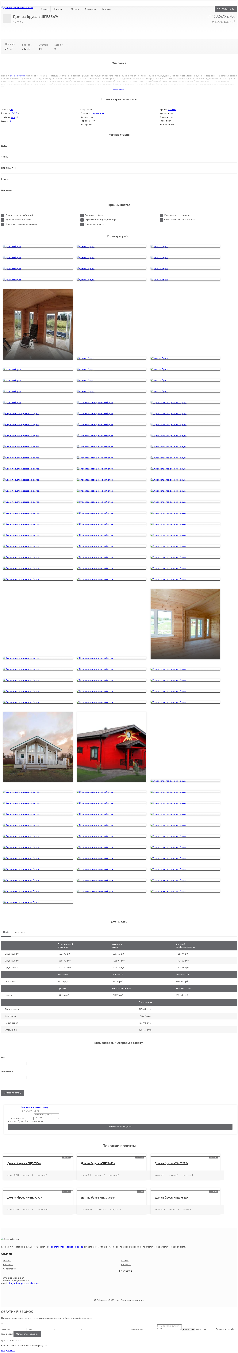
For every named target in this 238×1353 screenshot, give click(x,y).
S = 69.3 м (18, 21)
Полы (4, 145)
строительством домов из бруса (65, 1247)
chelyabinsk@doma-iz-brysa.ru (57, 4)
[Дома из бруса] (17, 7)
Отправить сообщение (120, 1127)
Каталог (58, 9)
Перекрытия (8, 168)
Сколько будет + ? (19, 1121)
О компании (90, 9)
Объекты (75, 9)
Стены (5, 157)
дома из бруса (17, 76)
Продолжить (8, 1350)
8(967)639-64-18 (225, 9)
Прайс (6, 932)
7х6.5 (14, 113)
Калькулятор (20, 932)
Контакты (106, 9)
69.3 (13, 118)
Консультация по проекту (34, 1107)
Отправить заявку (12, 1093)
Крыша (5, 179)
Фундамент (7, 190)
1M (11, 110)
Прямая (172, 110)
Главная (44, 9)
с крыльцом (97, 113)
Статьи (125, 1260)
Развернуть (119, 90)
